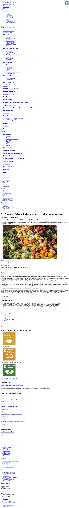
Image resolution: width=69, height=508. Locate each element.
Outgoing (5, 126)
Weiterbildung (6, 181)
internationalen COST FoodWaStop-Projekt (30, 275)
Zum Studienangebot (7, 32)
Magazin (8, 14)
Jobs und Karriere (8, 161)
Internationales (7, 115)
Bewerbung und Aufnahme (10, 48)
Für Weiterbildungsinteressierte (11, 76)
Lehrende (5, 182)
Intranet (7, 20)
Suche (2, 27)
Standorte (6, 169)
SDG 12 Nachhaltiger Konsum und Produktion (11, 362)
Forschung (5, 5)
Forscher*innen (6, 183)
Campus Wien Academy (11, 17)
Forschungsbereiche (8, 94)
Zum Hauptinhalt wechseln (6, 1)
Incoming (5, 123)
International (6, 7)
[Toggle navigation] (15, 2)
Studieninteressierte (7, 177)
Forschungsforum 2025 (9, 91)
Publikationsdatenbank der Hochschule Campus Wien (18, 107)
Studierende (5, 178)
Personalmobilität (8, 129)
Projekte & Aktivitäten (9, 105)
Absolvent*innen (7, 180)
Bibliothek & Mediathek (10, 167)
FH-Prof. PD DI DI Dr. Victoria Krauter (12, 385)
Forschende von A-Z (8, 110)
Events (5, 172)
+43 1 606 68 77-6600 (5, 488)
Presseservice (6, 164)
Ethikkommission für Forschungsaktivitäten (15, 102)
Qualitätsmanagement (9, 150)
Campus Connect (9, 16)
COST (2, 326)
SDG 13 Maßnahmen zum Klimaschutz (9, 378)
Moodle (7, 19)
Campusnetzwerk (9, 15)
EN (5, 11)
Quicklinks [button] (5, 13)
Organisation (7, 134)
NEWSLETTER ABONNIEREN (7, 433)
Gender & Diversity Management (12, 153)
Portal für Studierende (10, 22)
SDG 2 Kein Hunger (5, 346)
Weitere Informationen (5, 296)
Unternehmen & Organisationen (10, 185)
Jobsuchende (6, 186)
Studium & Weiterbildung (8, 4)
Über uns (5, 8)
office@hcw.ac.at (4, 489)
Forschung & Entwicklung (10, 88)
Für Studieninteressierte (9, 35)
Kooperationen (7, 147)
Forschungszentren (8, 97)
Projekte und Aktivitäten (8, 207)
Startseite (5, 205)
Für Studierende (7, 62)
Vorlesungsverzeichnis (10, 21)
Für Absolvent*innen (9, 82)
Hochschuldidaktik (8, 156)
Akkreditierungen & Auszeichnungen (13, 158)
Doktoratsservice (7, 99)
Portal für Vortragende (10, 23)
